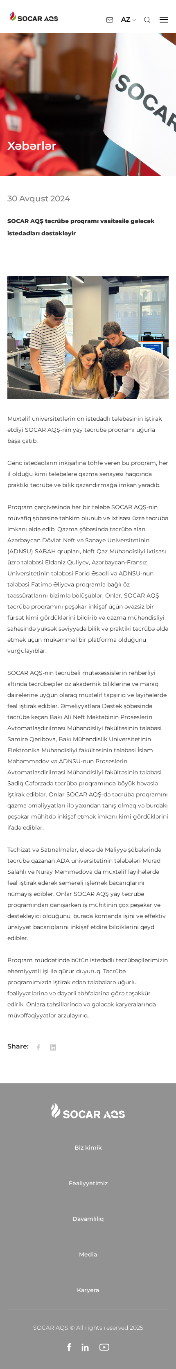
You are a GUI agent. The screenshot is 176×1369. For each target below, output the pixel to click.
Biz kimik (88, 1147)
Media (88, 1254)
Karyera (88, 1290)
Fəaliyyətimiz (88, 1183)
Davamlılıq (88, 1218)
